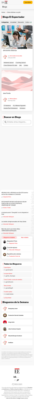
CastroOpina (7, 267)
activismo (22, 108)
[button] (31, 22)
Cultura (27, 22)
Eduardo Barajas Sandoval (15, 335)
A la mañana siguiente (19, 105)
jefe (20, 65)
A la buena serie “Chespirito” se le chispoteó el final (15, 213)
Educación (21, 22)
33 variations (7, 105)
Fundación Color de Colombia (14, 256)
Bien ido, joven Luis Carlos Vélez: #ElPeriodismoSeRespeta (11, 229)
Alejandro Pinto (7, 197)
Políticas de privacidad (16, 389)
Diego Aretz (11, 322)
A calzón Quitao (9, 294)
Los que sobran (8, 273)
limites (26, 65)
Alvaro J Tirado (7, 207)
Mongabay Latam (12, 308)
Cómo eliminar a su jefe (10, 65)
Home (3, 12)
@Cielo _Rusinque (10, 276)
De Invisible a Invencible (16, 56)
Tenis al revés (7, 285)
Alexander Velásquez (8, 216)
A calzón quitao (8, 291)
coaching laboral (21, 62)
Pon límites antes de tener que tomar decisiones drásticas (15, 49)
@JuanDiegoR (9, 288)
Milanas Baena (13, 98)
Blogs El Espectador (13, 17)
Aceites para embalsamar (10, 108)
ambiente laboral (8, 62)
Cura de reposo (12, 248)
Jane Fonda (6, 93)
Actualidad (13, 22)
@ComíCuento (9, 282)
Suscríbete (28, 2)
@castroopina (9, 270)
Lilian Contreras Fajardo (14, 329)
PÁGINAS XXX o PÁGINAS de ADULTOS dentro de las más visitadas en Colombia (15, 193)
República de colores (14, 254)
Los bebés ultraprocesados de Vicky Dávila (14, 221)
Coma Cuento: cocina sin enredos (13, 279)
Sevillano (10, 342)
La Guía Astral (7, 298)
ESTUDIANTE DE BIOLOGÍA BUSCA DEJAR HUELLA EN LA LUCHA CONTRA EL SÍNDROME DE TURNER (14, 203)
